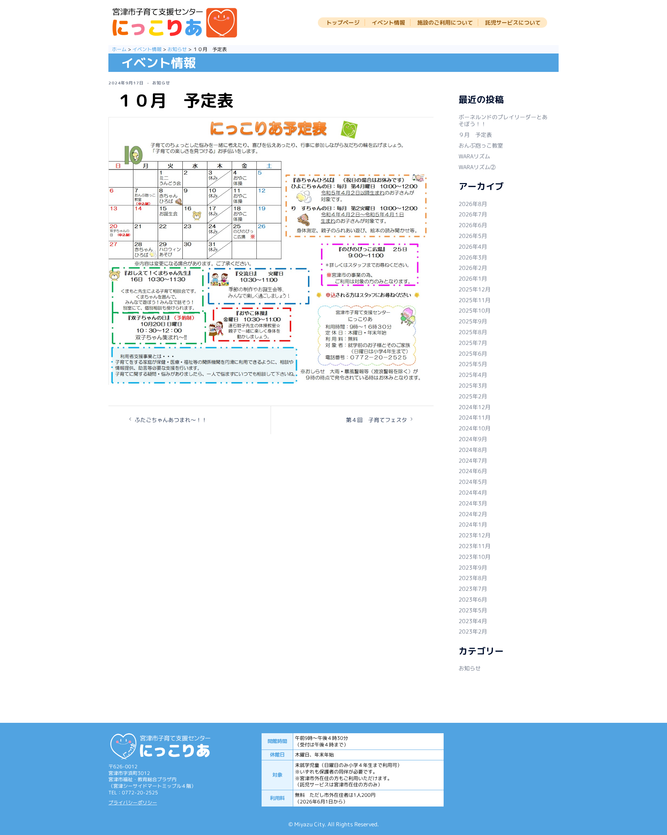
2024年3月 (473, 503)
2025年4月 (473, 375)
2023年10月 (475, 557)
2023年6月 (473, 599)
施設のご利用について (445, 22)
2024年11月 (475, 417)
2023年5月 (473, 610)
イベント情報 (388, 22)
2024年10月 (475, 428)
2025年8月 (473, 332)
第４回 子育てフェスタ (376, 420)
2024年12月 (475, 407)
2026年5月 (473, 236)
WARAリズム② (477, 167)
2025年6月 (473, 353)
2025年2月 (473, 396)
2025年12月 (475, 289)
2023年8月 (473, 578)
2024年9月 (473, 439)
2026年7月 (473, 214)
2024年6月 (473, 471)
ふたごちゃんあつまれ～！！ (171, 420)
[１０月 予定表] (271, 252)
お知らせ (161, 83)
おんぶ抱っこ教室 (481, 145)
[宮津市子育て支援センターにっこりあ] (174, 23)
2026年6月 (473, 225)
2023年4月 (473, 621)
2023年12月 (475, 535)
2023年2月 (473, 631)
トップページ (343, 22)
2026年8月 (473, 204)
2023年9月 (473, 567)
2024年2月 (473, 514)
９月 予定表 (475, 135)
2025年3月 (473, 385)
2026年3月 (473, 257)
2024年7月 (473, 460)
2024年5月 (473, 482)
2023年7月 (473, 589)
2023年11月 (475, 546)
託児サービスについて (513, 22)
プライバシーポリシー (132, 802)
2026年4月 (473, 246)
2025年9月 (473, 321)
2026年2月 (473, 268)
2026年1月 (473, 278)
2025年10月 (475, 310)
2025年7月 (473, 343)
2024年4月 (473, 492)
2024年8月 (473, 450)
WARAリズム (474, 156)
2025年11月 (475, 300)
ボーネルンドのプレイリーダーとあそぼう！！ (503, 120)
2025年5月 (473, 364)
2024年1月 (473, 524)
